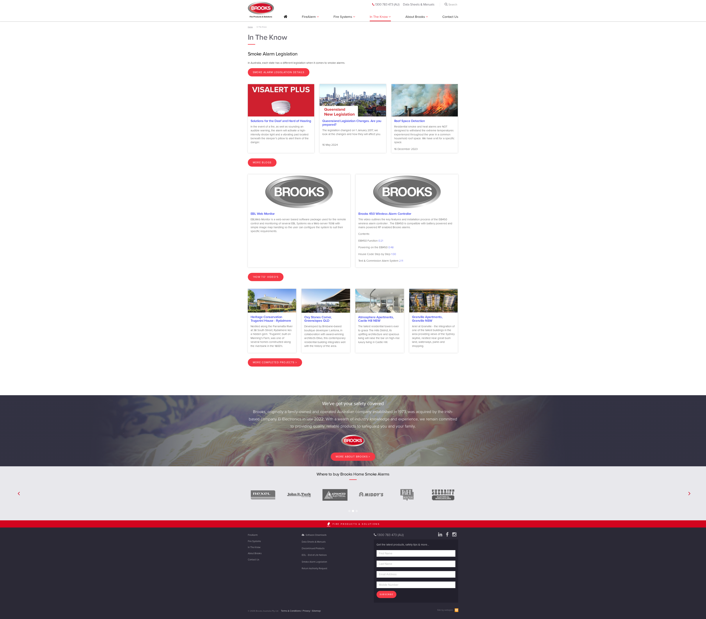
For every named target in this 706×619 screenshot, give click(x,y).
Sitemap (316, 610)
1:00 (393, 254)
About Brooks (415, 17)
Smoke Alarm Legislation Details (278, 72)
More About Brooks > (353, 456)
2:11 (401, 260)
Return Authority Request (314, 568)
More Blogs (262, 162)
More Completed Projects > (275, 362)
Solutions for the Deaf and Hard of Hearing (281, 121)
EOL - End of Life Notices (314, 555)
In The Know (379, 17)
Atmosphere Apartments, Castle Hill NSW (376, 319)
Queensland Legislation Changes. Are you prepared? (351, 123)
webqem (448, 610)
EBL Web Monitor (263, 214)
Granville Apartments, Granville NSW (427, 319)
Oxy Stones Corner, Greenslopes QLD (317, 319)
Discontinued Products (313, 548)
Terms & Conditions (291, 610)
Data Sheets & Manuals (418, 4)
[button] (285, 18)
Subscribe (386, 594)
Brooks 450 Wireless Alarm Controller (384, 214)
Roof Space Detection (409, 121)
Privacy (306, 610)
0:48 (391, 247)
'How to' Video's (266, 277)
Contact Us (450, 17)
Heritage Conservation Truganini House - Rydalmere (271, 319)
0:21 (380, 240)
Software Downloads (316, 535)
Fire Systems (343, 17)
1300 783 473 (387, 4)
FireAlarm (309, 17)
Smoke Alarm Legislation (314, 561)
